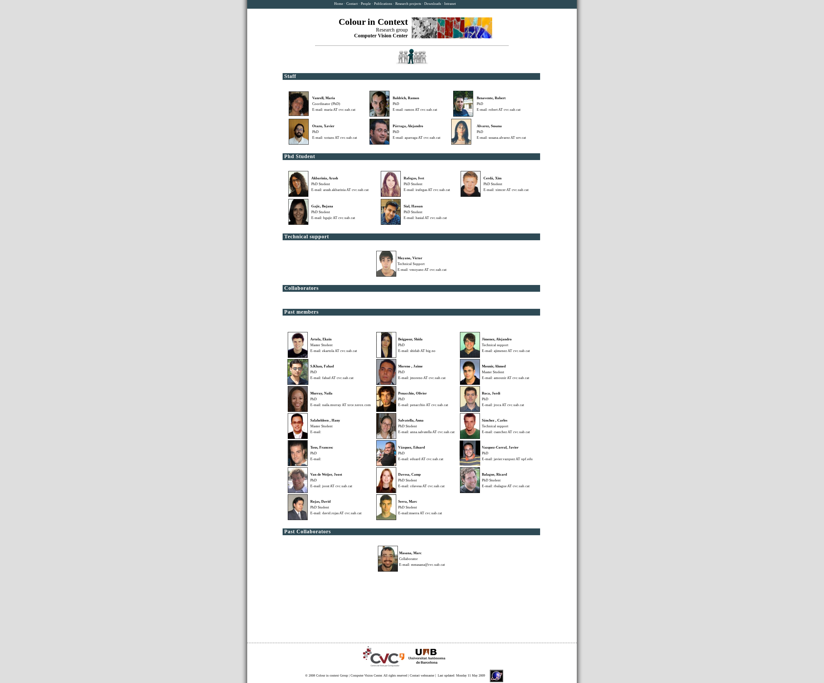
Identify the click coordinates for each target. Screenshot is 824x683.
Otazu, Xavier (323, 126)
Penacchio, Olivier (412, 393)
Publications (383, 3)
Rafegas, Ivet (414, 178)
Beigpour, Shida (410, 339)
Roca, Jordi (491, 393)
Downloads (432, 3)
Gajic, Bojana (322, 206)
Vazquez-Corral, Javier (500, 447)
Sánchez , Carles (494, 420)
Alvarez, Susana (489, 126)
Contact (352, 3)
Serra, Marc (407, 501)
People (366, 3)
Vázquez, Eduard (411, 447)
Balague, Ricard (494, 474)
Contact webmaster (422, 675)
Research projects (408, 3)
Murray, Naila (321, 393)
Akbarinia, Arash (324, 178)
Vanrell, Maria (323, 98)
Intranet (450, 3)
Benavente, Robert (491, 98)
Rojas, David (320, 501)
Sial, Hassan (413, 206)
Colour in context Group (332, 675)
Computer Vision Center (366, 675)
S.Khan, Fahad (322, 366)
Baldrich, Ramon (406, 98)
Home (338, 3)
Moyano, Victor (410, 258)
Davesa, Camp (409, 474)
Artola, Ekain (321, 339)
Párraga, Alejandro (408, 126)
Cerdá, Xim (492, 178)
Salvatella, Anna (411, 420)
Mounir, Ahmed (494, 366)
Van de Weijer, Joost (326, 474)
